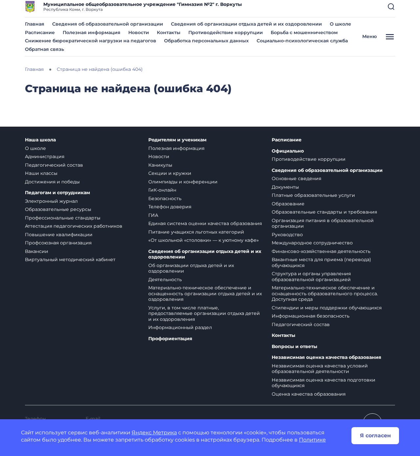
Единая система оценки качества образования (205, 223)
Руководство (287, 235)
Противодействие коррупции (225, 32)
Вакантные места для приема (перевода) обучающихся (321, 262)
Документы (285, 187)
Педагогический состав (54, 165)
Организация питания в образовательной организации (323, 223)
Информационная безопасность (310, 316)
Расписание (40, 32)
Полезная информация (91, 32)
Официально (288, 151)
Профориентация (170, 339)
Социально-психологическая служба (302, 41)
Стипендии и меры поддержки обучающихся (327, 308)
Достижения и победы (52, 182)
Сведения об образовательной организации (107, 24)
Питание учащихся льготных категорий (196, 232)
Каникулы (160, 165)
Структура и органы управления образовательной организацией (311, 276)
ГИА (153, 215)
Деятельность (165, 279)
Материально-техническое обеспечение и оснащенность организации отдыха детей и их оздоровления (205, 293)
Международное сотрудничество (312, 243)
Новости (138, 32)
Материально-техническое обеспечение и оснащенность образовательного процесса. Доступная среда (325, 293)
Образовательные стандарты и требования (324, 212)
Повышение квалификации (59, 235)
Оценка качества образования (309, 394)
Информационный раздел (180, 327)
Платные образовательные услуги (313, 195)
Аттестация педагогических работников (73, 226)
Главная (34, 24)
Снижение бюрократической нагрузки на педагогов (90, 41)
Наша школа (40, 140)
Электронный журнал (51, 201)
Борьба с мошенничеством (304, 32)
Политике (312, 440)
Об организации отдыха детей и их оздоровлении (191, 268)
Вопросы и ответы (294, 346)
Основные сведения (296, 178)
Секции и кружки (169, 173)
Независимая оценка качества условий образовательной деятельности (320, 369)
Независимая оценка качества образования (326, 357)
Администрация (44, 156)
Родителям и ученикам (177, 140)
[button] (391, 6)
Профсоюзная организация (58, 243)
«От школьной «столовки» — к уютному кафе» (203, 240)
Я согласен (375, 435)
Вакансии (36, 251)
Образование (288, 204)
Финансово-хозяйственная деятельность (321, 251)
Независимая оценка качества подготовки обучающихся (323, 383)
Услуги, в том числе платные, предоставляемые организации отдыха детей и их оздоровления (204, 313)
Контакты (168, 32)
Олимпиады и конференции (183, 182)
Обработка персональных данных (206, 41)
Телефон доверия (169, 207)
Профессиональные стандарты (62, 218)
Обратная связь (44, 49)
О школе (340, 24)
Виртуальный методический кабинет (70, 259)
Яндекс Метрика (154, 432)
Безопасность (164, 198)
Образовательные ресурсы (58, 209)
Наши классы (41, 173)
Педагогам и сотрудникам (57, 193)
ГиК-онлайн (162, 190)
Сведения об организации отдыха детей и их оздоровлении (246, 24)
